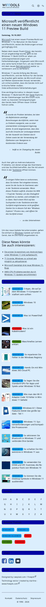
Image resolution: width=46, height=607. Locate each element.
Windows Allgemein (12, 536)
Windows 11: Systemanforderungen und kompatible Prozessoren (28, 424)
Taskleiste (17, 170)
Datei (32, 95)
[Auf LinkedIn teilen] (11, 561)
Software (7, 542)
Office (28, 536)
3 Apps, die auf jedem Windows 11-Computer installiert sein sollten (27, 291)
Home (7, 13)
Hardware (20, 542)
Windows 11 (8, 530)
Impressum (36, 598)
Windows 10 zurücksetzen (24, 304)
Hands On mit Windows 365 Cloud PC (27, 369)
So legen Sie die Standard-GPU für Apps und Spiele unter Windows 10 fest (26, 383)
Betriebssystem (23, 66)
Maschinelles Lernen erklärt (27, 343)
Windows (19, 233)
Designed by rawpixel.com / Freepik (18, 577)
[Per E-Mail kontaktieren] (17, 561)
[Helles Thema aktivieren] (38, 5)
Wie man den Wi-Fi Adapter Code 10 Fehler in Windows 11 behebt (27, 397)
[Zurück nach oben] (40, 601)
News (18, 13)
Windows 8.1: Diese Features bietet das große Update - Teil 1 (27, 411)
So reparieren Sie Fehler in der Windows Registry (27, 356)
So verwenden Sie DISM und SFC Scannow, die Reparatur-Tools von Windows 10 (27, 465)
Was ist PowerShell (33, 315)
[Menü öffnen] (43, 5)
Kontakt (8, 598)
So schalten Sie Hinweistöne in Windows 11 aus (27, 450)
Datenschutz (21, 598)
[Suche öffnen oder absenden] (33, 6)
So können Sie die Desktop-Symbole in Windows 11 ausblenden (28, 479)
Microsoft (6, 39)
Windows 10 (23, 530)
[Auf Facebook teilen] (4, 561)
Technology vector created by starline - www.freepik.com (19, 582)
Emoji (27, 51)
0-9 (4, 499)
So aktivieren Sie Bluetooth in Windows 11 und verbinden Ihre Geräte (26, 438)
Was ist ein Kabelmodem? (22, 330)
